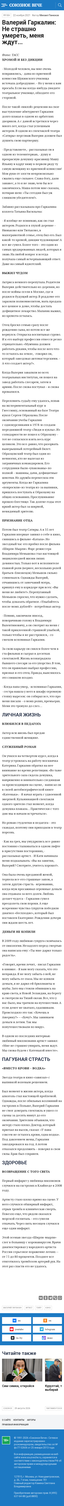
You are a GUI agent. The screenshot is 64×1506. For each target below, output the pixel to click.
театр (38, 1308)
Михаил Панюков (49, 15)
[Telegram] (50, 1298)
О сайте (6, 1420)
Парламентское (54, 1408)
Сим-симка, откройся (18, 1386)
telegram (50, 1329)
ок (50, 1320)
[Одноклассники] (46, 1298)
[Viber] (55, 1298)
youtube (19, 1329)
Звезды (6, 15)
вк (19, 1320)
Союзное (7, 1408)
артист (29, 1308)
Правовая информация (15, 1424)
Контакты (18, 1420)
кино (48, 1308)
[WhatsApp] (60, 1298)
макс (50, 1337)
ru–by (19, 1337)
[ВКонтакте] (41, 1298)
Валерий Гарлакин (12, 1308)
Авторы (31, 1420)
